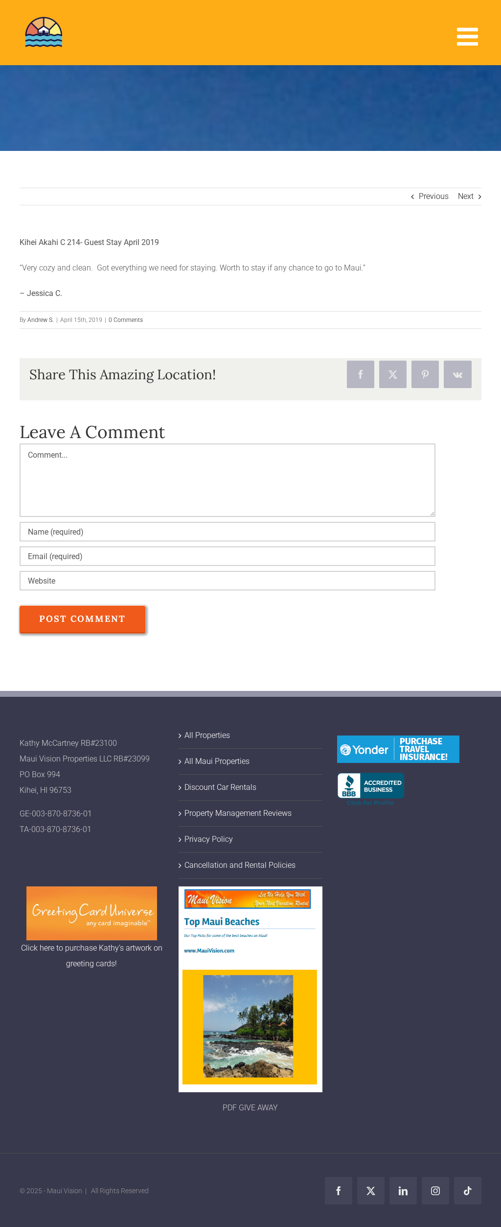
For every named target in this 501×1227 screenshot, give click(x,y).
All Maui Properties (217, 761)
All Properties (207, 735)
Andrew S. (40, 320)
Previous (434, 196)
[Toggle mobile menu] (469, 36)
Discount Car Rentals (220, 787)
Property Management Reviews (238, 813)
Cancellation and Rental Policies (240, 865)
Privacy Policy (208, 839)
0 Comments (126, 320)
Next (466, 196)
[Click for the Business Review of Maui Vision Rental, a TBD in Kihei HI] (370, 780)
